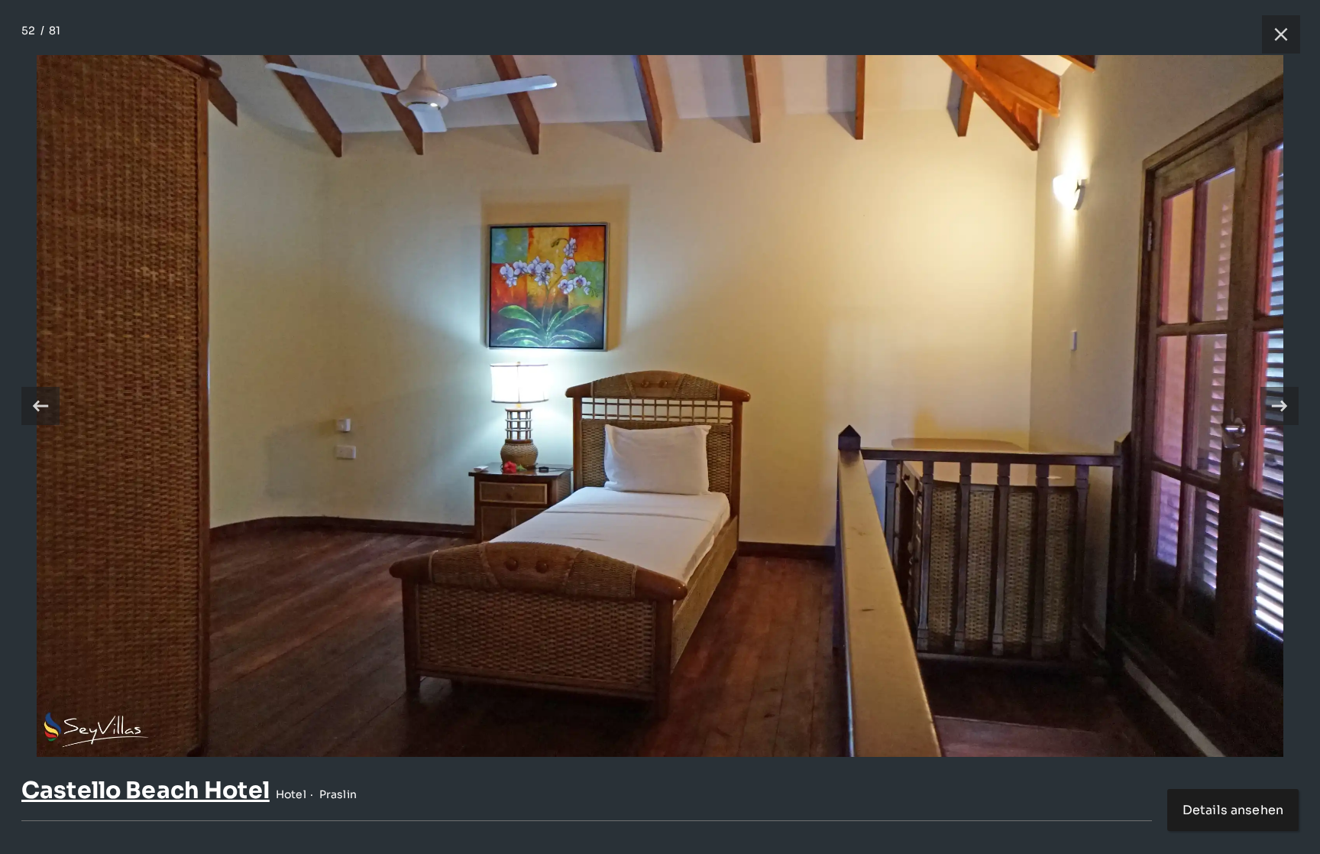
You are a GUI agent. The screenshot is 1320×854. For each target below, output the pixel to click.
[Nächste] (1279, 406)
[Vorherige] (40, 406)
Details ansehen (1232, 810)
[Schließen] (1273, 34)
